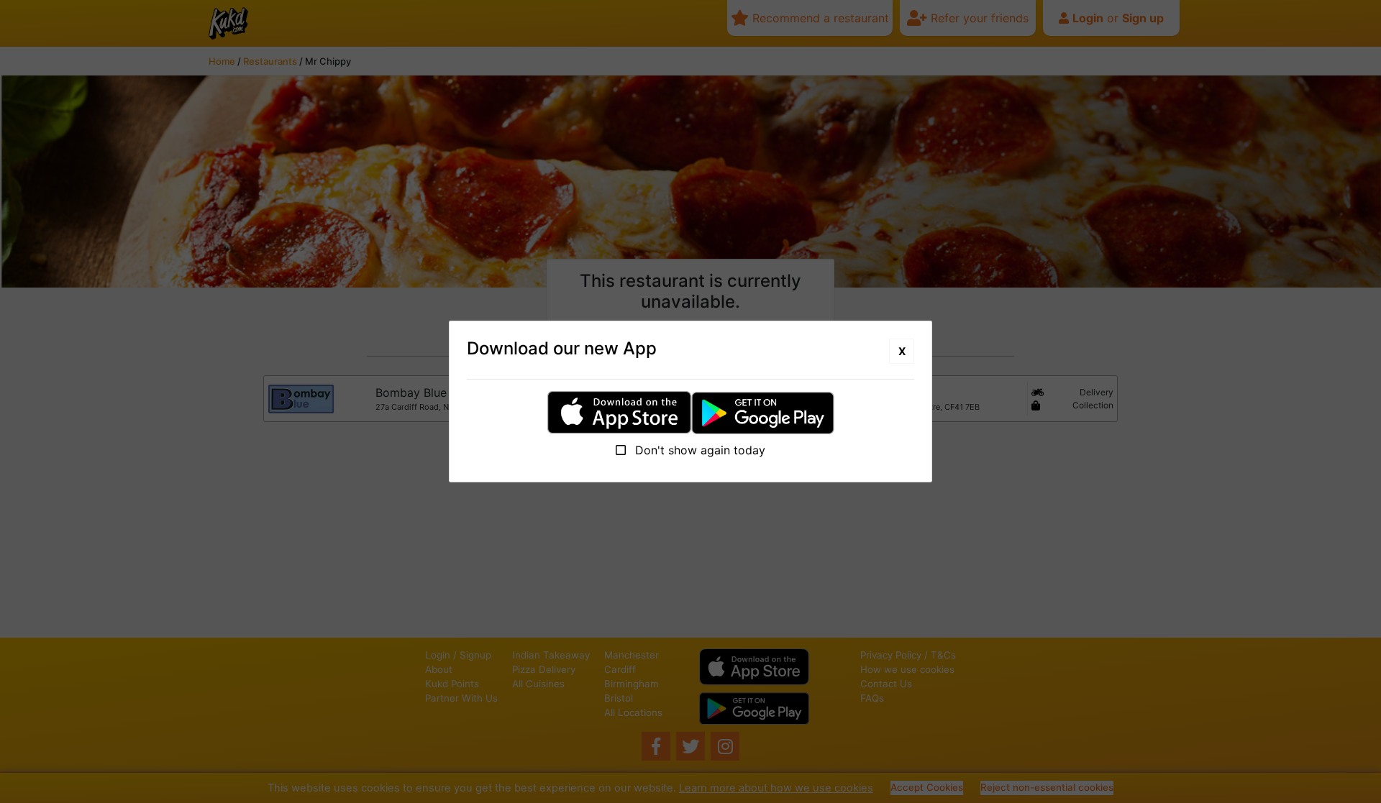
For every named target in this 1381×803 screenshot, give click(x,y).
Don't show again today (698, 450)
